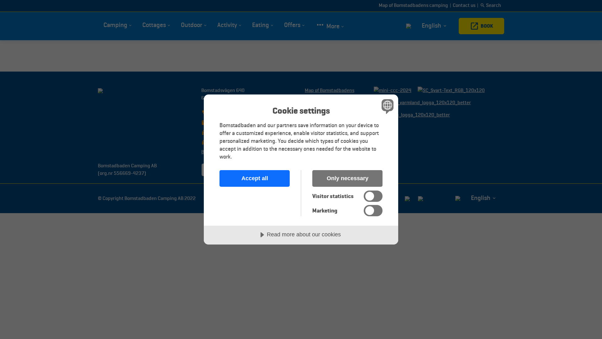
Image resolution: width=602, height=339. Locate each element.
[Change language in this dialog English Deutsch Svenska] (386, 106)
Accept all (254, 178)
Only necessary (347, 178)
